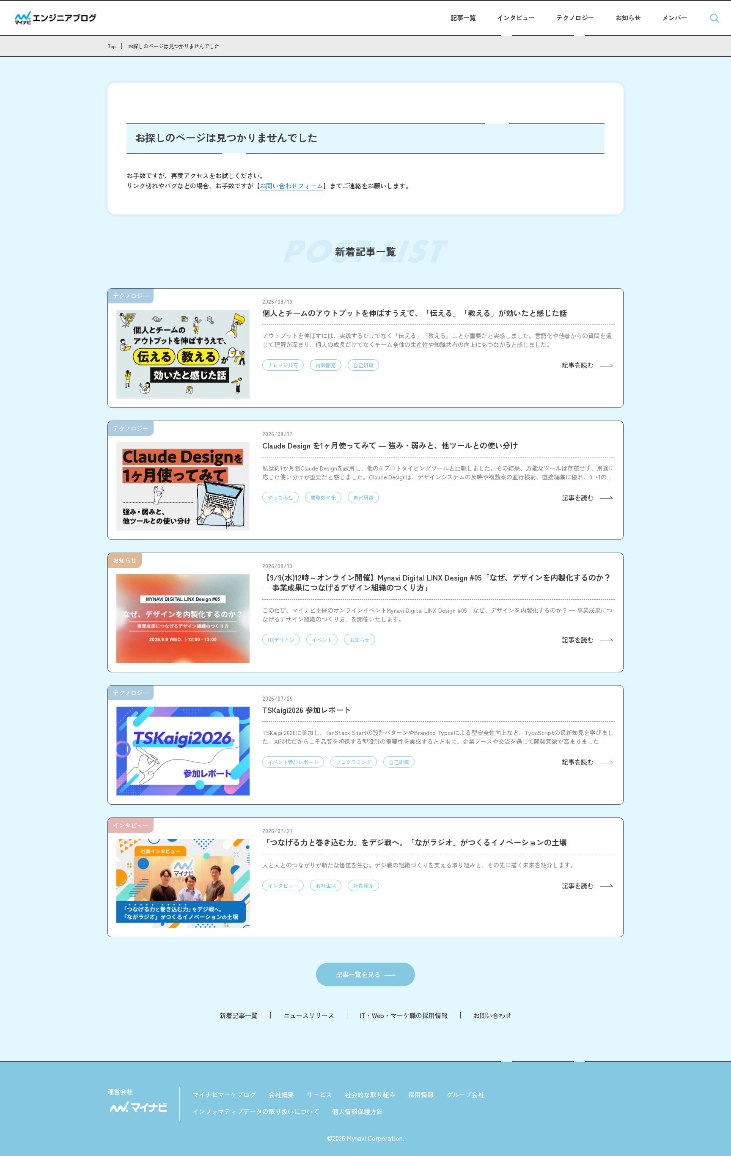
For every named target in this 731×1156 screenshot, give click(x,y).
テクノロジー (575, 17)
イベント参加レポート (293, 761)
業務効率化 (323, 497)
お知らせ (628, 17)
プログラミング (353, 761)
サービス (319, 1094)
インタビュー (516, 17)
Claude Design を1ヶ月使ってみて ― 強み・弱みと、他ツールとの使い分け (390, 445)
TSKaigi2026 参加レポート (306, 709)
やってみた (280, 497)
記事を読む (578, 365)
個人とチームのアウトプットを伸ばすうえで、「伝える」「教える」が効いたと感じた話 (414, 312)
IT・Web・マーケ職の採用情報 (404, 1015)
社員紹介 (363, 885)
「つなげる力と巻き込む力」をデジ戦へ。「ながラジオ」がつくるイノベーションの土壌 (414, 842)
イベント (322, 639)
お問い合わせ (492, 1015)
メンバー (674, 17)
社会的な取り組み (370, 1094)
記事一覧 (463, 17)
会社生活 (326, 885)
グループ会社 (465, 1094)
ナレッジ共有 (283, 365)
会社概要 (281, 1094)
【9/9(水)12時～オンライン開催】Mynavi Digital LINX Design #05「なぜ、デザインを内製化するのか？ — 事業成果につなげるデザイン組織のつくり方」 (436, 582)
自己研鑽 (363, 365)
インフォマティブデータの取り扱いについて (255, 1111)
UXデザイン (281, 639)
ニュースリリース (308, 1015)
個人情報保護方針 (357, 1111)
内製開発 (326, 365)
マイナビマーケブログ (224, 1094)
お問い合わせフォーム (291, 185)
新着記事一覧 (239, 1015)
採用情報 (421, 1094)
